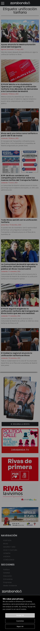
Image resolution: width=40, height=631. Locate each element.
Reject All (20, 626)
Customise (20, 621)
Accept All (20, 615)
